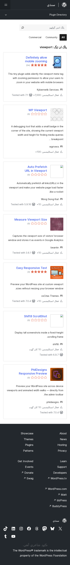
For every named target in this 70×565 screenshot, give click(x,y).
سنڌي (56, 520)
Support (62, 466)
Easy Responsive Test (31, 268)
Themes (28, 439)
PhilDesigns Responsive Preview (33, 371)
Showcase (27, 433)
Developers (60, 472)
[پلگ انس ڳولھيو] (22, 27)
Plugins (29, 444)
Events (29, 466)
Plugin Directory (58, 14)
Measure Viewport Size (30, 219)
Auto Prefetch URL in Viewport (36, 168)
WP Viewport (37, 110)
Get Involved (25, 461)
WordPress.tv (57, 478)
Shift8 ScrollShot (35, 316)
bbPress (60, 500)
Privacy (62, 450)
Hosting (62, 444)
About (63, 433)
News (63, 439)
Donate (27, 472)
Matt (62, 494)
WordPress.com (56, 488)
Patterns (28, 450)
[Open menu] (5, 5)
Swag (28, 478)
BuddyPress (58, 506)
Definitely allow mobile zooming (36, 59)
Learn (63, 461)
